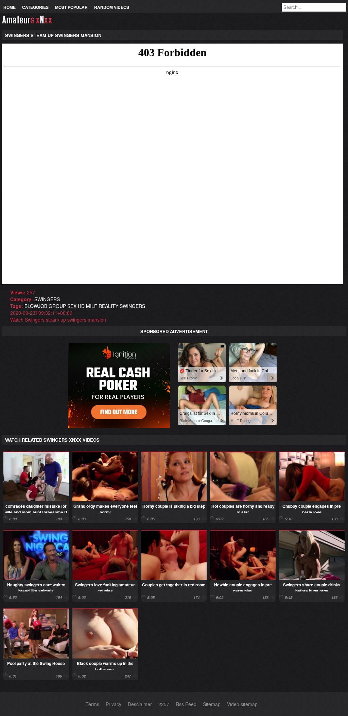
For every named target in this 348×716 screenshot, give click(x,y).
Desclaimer (140, 704)
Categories (35, 7)
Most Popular (71, 7)
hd (81, 306)
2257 (163, 704)
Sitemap (212, 704)
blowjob (35, 306)
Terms (92, 704)
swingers (47, 299)
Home (9, 7)
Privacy (113, 704)
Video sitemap (242, 704)
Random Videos (111, 7)
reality (108, 306)
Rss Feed (186, 704)
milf (91, 306)
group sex (62, 306)
